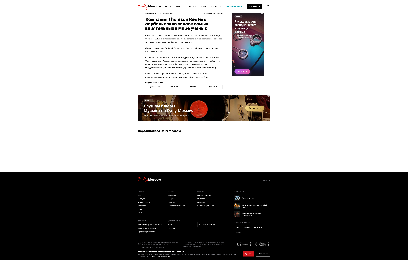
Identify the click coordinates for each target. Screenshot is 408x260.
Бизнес (192, 6)
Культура (180, 6)
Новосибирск (150, 13)
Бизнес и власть (144, 202)
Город (168, 6)
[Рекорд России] (262, 244)
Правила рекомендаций (147, 228)
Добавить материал (208, 225)
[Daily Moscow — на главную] (149, 180)
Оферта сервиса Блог (146, 232)
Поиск (170, 225)
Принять (248, 254)
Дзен (237, 227)
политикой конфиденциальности (161, 256)
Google (238, 232)
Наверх (265, 180)
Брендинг (171, 228)
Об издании (172, 195)
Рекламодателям (204, 195)
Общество (216, 6)
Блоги (140, 213)
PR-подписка (202, 199)
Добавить (255, 6)
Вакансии (171, 202)
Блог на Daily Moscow (205, 206)
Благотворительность (176, 206)
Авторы (171, 199)
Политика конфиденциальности (150, 225)
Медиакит (201, 202)
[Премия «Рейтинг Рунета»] (244, 244)
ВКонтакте (258, 227)
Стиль (203, 6)
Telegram (247, 227)
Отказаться (263, 254)
